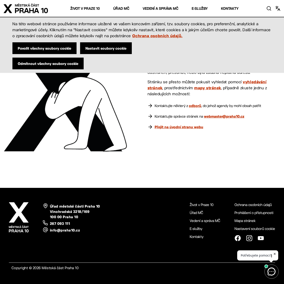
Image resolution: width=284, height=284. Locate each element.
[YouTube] (261, 238)
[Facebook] (238, 238)
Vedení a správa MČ (160, 8)
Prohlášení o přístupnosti (254, 213)
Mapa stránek (245, 221)
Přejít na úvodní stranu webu (179, 127)
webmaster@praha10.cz (224, 116)
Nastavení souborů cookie (255, 229)
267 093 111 (60, 224)
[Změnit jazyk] (277, 8)
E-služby (200, 8)
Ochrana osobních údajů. (157, 35)
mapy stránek (207, 88)
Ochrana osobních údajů (253, 205)
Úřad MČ (121, 8)
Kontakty (230, 8)
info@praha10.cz (65, 230)
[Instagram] (249, 238)
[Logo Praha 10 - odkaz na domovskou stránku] (26, 8)
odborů (195, 106)
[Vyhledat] (269, 8)
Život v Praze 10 (85, 8)
